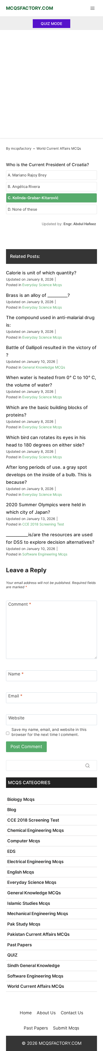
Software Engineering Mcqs (44, 554)
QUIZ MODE (51, 23)
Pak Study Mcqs (23, 924)
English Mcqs (20, 872)
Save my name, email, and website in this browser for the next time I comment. (49, 732)
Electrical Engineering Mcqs (35, 861)
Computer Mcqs (23, 840)
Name (16, 673)
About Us (46, 1012)
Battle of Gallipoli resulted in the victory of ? (51, 351)
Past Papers (19, 944)
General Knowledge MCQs (43, 367)
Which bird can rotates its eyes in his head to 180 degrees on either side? (46, 441)
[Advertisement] (51, 83)
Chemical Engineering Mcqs (35, 830)
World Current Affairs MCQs (58, 148)
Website (16, 717)
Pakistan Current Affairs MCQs (38, 934)
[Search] (87, 765)
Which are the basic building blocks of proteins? (47, 411)
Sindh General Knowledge (33, 965)
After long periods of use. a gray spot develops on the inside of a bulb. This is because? (49, 475)
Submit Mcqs (66, 1028)
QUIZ (12, 955)
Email (15, 695)
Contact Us (72, 1012)
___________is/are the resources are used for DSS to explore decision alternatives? (50, 538)
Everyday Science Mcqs (42, 285)
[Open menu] (92, 8)
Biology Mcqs (20, 799)
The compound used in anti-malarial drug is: (50, 321)
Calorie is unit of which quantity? (41, 272)
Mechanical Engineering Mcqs (37, 913)
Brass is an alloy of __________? (38, 295)
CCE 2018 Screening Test (43, 524)
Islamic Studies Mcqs (28, 903)
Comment (19, 604)
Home (26, 1012)
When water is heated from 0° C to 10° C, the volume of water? (51, 381)
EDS (11, 851)
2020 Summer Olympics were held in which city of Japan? (46, 508)
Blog (11, 809)
